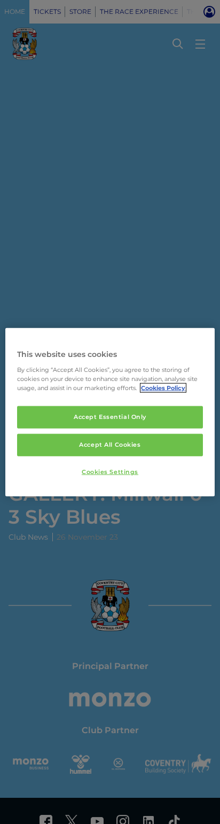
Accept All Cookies (109, 444)
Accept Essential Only (110, 417)
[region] (109, 412)
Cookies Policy (163, 387)
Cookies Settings (110, 471)
